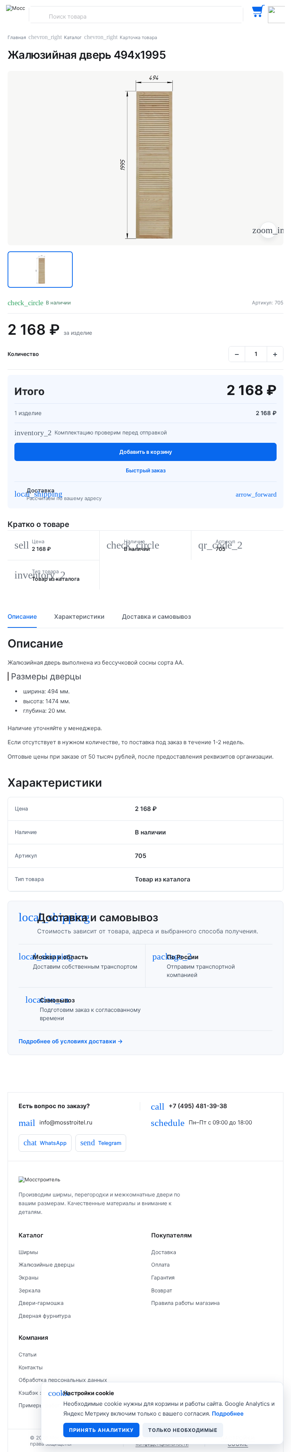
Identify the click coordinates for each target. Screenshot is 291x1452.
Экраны (29, 1277)
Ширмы (28, 1252)
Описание (22, 616)
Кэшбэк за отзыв (40, 1392)
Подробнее (228, 1413)
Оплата (160, 1264)
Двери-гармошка (41, 1303)
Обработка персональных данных (63, 1380)
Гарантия (163, 1277)
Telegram (100, 1142)
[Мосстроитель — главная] (145, 1179)
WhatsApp (45, 1142)
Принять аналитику (101, 1430)
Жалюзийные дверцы (47, 1264)
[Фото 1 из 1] (40, 269)
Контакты (31, 1367)
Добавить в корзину (145, 451)
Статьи (27, 1354)
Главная (17, 37)
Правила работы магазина (185, 1303)
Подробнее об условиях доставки (71, 1041)
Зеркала (30, 1290)
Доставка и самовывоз (156, 616)
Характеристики (79, 616)
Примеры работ (39, 1405)
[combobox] (136, 16)
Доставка (163, 1252)
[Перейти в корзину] (258, 14)
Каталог (73, 37)
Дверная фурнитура (45, 1315)
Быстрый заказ (146, 470)
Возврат (161, 1290)
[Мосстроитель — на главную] (15, 14)
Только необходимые (182, 1430)
